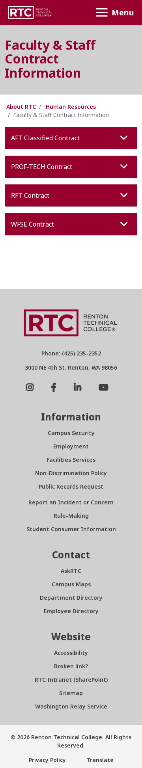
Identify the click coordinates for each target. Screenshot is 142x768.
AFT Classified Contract (45, 138)
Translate (99, 760)
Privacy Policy (47, 760)
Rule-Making (71, 515)
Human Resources (71, 106)
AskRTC (71, 571)
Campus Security (71, 433)
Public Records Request (71, 486)
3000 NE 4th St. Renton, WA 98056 (71, 367)
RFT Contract (30, 195)
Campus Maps (71, 584)
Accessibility (71, 652)
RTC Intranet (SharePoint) (71, 679)
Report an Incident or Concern (71, 502)
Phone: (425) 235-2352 (71, 353)
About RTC (21, 106)
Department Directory (71, 597)
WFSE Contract (32, 224)
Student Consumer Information (71, 529)
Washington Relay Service (71, 706)
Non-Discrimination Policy (71, 473)
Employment (71, 446)
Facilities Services (71, 459)
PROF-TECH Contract (41, 166)
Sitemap (71, 693)
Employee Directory (71, 611)
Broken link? (71, 666)
